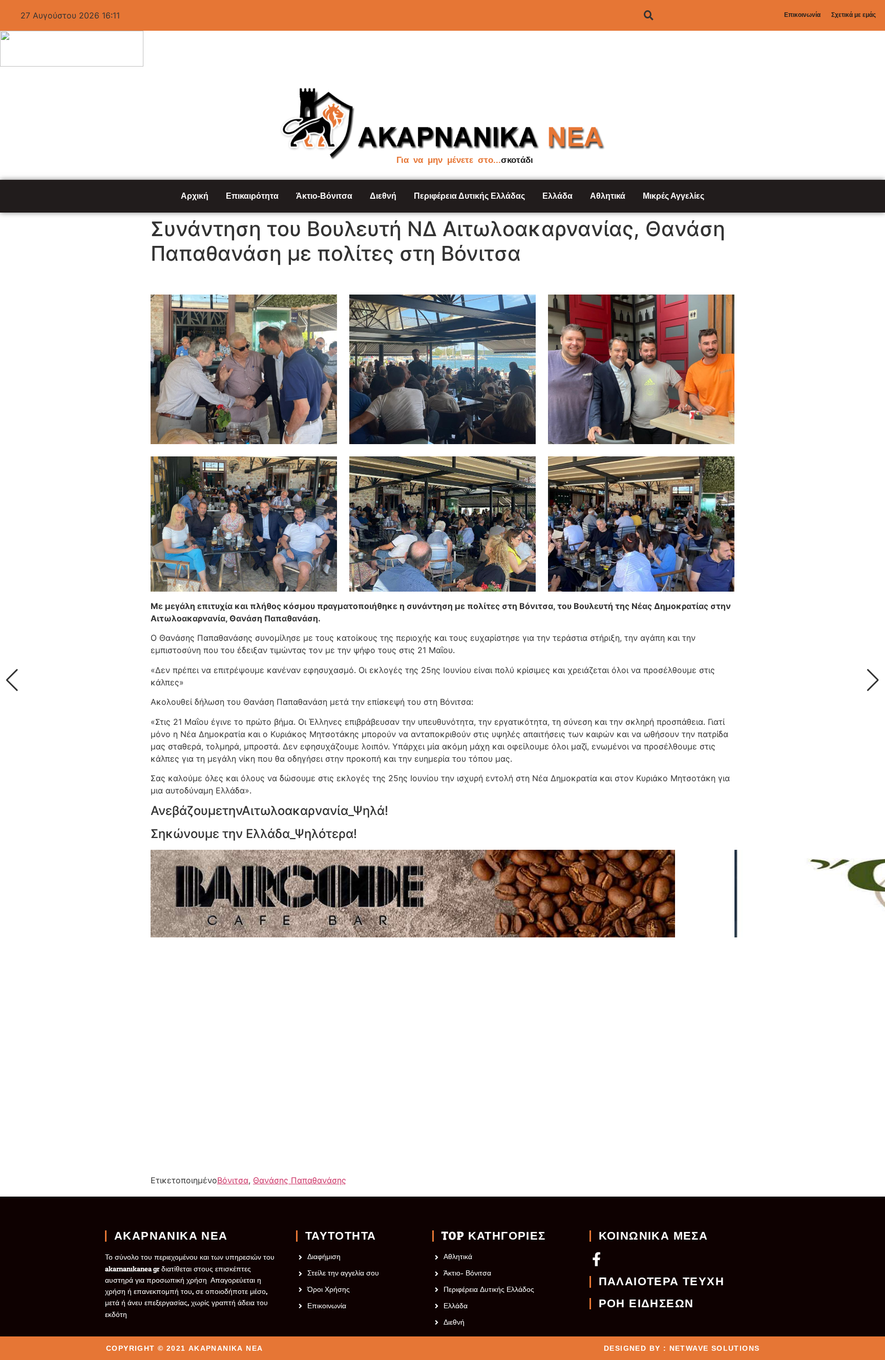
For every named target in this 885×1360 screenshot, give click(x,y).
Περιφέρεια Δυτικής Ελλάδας (469, 196)
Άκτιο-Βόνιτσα (324, 196)
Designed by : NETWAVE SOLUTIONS (682, 1348)
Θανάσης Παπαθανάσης (299, 1180)
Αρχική (194, 196)
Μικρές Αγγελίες (673, 196)
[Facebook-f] (596, 1259)
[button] (12, 680)
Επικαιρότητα (252, 196)
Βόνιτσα (232, 1180)
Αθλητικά (607, 196)
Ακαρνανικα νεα (171, 1236)
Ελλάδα (557, 196)
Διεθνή (383, 196)
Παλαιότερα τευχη (661, 1281)
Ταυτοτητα (340, 1236)
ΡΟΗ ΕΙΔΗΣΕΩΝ (646, 1303)
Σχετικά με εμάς (853, 14)
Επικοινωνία (802, 14)
